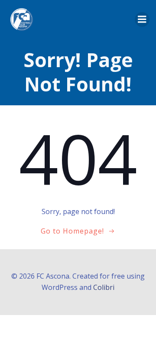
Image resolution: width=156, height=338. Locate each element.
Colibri (103, 287)
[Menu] (142, 19)
